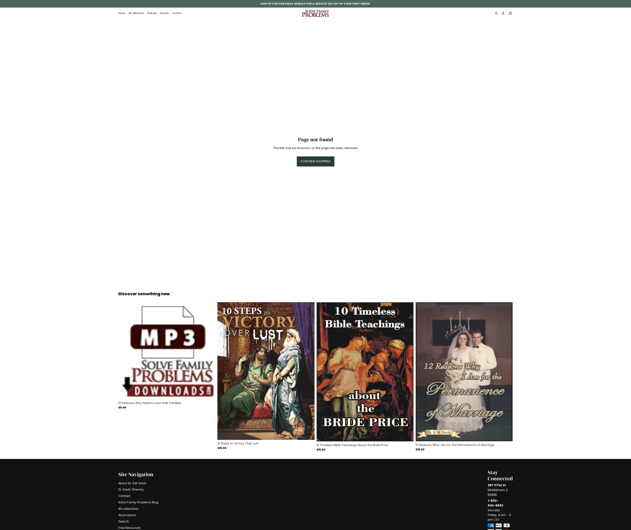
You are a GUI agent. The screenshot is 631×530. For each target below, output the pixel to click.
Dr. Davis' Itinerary (131, 489)
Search (123, 521)
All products (127, 515)
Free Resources (129, 528)
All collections (128, 509)
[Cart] (510, 13)
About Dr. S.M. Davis (132, 483)
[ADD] (210, 394)
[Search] (496, 13)
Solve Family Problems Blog (138, 502)
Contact (124, 496)
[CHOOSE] (309, 435)
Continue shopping (315, 161)
